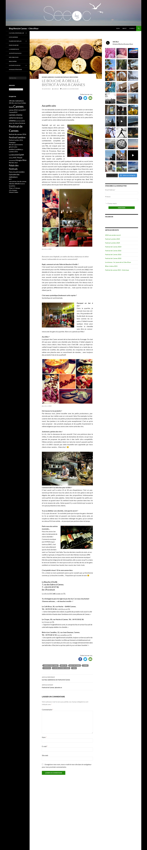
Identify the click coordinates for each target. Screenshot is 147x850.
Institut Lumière (15, 149)
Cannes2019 (13, 112)
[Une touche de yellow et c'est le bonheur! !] (133, 110)
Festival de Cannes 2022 (113, 251)
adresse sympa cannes (51, 665)
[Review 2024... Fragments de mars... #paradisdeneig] (121, 144)
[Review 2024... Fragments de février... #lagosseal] (133, 144)
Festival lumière (17, 137)
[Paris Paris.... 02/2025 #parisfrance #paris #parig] (121, 87)
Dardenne (22, 123)
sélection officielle (14, 183)
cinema (12, 120)
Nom (44, 737)
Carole (56, 89)
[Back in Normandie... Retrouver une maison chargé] (110, 121)
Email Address (110, 190)
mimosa (11, 157)
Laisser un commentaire (70, 89)
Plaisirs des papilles (62, 77)
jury (22, 149)
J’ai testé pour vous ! (15, 53)
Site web (45, 755)
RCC (10, 179)
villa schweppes (13, 190)
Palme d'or (12, 172)
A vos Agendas (13, 37)
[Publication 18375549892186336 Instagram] (110, 87)
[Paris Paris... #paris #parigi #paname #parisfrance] (133, 87)
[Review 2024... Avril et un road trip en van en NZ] (110, 144)
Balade (11, 107)
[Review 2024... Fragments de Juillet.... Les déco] (110, 132)
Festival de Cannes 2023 (113, 247)
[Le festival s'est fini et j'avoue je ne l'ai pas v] (121, 53)
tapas (74, 668)
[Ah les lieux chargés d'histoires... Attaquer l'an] (110, 110)
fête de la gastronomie (16, 144)
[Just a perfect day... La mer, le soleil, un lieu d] (121, 98)
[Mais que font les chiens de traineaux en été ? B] (121, 167)
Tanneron (22, 183)
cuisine (23, 121)
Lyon (21, 154)
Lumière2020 (14, 155)
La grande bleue (14, 49)
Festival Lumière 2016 (16, 140)
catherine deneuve (16, 118)
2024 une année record (113, 235)
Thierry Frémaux (14, 188)
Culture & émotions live (16, 33)
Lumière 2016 (13, 151)
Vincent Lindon (13, 192)
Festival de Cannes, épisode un (52, 686)
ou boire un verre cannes (61, 668)
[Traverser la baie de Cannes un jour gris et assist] (121, 76)
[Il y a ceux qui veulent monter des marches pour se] (133, 53)
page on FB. (61, 593)
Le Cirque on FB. (48, 622)
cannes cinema (15, 115)
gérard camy (13, 147)
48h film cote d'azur (15, 103)
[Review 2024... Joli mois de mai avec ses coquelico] (133, 132)
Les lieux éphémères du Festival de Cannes (56, 678)
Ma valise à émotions (15, 69)
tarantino (12, 186)
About (124, 28)
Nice (24, 160)
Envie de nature (14, 45)
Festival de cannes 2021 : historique (117, 270)
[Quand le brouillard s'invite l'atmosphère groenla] (133, 167)
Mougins (19, 160)
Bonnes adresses (48, 77)
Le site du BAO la (49, 593)
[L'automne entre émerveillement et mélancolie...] (133, 155)
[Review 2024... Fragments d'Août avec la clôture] (133, 121)
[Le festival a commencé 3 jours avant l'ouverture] (110, 64)
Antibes (23, 103)
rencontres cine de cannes (17, 181)
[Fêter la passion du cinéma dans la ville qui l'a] (110, 167)
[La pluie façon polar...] (121, 121)
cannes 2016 (13, 110)
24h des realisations (16, 101)
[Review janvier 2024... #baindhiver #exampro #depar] (110, 155)
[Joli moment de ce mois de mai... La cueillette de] (110, 53)
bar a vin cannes (75, 665)
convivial (47, 668)
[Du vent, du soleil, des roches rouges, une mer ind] (133, 64)
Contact (132, 28)
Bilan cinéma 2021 (111, 266)
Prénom (108, 197)
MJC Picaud (17, 157)
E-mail (45, 746)
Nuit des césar (13, 162)
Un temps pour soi (14, 65)
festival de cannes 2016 (17, 134)
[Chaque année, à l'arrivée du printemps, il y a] (110, 76)
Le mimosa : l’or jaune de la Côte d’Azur (118, 262)
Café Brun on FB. (63, 609)
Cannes (85, 665)
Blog (118, 28)
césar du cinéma (14, 123)
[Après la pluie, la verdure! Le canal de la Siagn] (121, 64)
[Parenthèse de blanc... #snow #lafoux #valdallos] (133, 76)
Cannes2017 (22, 110)
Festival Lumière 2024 (112, 239)
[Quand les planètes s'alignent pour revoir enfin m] (133, 98)
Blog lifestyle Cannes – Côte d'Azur (24, 28)
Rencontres (74, 77)
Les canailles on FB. (64, 635)
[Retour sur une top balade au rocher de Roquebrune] (121, 110)
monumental (12, 160)
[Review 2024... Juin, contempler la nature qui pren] (121, 132)
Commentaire (47, 710)
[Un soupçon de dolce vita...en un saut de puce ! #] (121, 155)
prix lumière (20, 172)
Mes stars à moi (13, 57)
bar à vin (64, 665)
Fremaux (12, 142)
